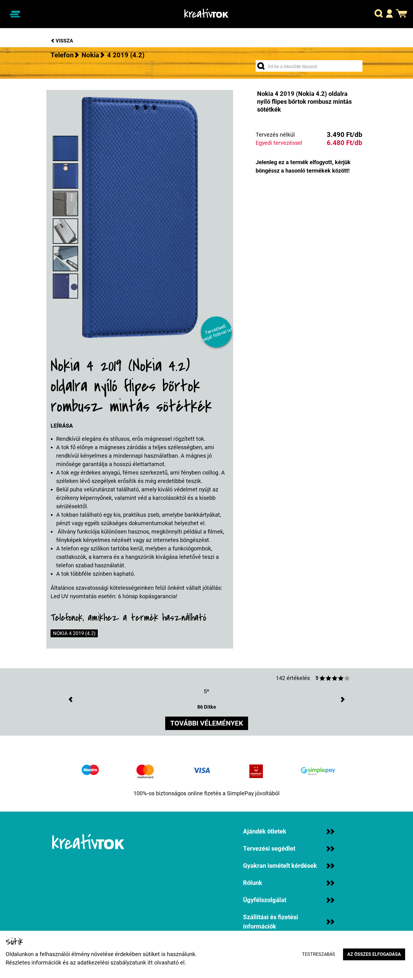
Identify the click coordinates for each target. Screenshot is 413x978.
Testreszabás (318, 954)
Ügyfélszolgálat (264, 900)
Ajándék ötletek (264, 831)
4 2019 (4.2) (125, 55)
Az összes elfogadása (374, 954)
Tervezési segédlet (269, 848)
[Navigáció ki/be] (15, 14)
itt (150, 962)
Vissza (64, 41)
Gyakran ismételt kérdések (280, 865)
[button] (379, 14)
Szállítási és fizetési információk (270, 922)
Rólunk (252, 882)
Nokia (90, 55)
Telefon (62, 55)
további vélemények (206, 723)
